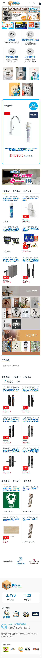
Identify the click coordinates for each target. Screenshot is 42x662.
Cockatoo (6, 517)
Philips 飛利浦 (7, 257)
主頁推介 (31, 196)
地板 (17, 517)
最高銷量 (27, 191)
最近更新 (27, 481)
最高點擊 (16, 481)
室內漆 (32, 227)
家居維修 (16, 377)
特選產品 (5, 191)
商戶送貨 (29, 257)
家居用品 (12, 196)
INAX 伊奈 (25, 196)
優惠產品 (16, 191)
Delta (4, 387)
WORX (5, 227)
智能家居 (35, 257)
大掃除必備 (6, 196)
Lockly (25, 257)
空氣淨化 (14, 487)
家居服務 (27, 377)
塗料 (29, 227)
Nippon (25, 227)
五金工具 (29, 487)
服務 (10, 487)
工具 (18, 382)
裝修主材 (5, 377)
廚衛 (13, 257)
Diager (24, 487)
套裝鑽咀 (15, 227)
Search (29, 3)
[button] (3, 13)
